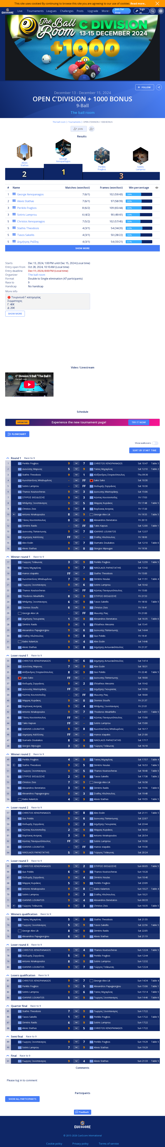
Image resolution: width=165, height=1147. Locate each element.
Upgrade (92, 11)
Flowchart (19, 434)
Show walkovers (143, 443)
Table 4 (155, 579)
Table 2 (155, 469)
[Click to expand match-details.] (76, 463)
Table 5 (155, 463)
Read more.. (138, 3)
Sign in (142, 11)
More (105, 11)
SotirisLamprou (140, 168)
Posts (80, 11)
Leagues (51, 11)
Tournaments (35, 11)
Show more (82, 248)
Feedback (84, 1112)
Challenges (66, 11)
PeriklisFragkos (102, 168)
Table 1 (155, 525)
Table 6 (155, 542)
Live (20, 11)
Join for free (119, 11)
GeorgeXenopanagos (63, 160)
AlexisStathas (25, 164)
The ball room (83, 112)
